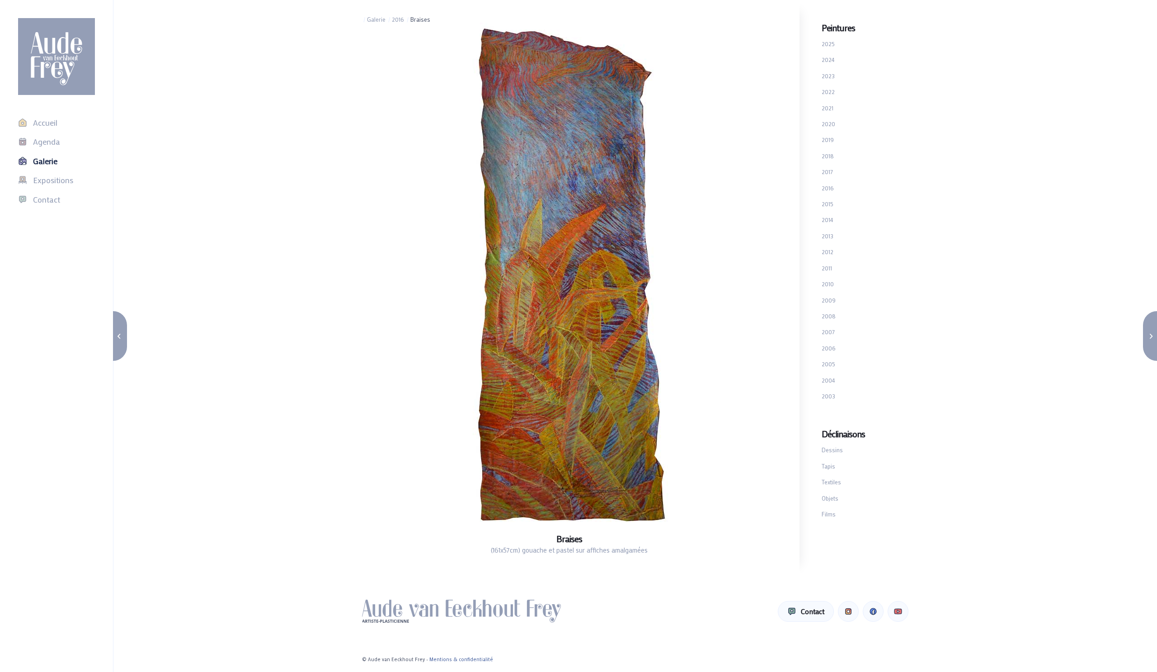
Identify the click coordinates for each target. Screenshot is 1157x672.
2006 (829, 348)
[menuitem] (56, 122)
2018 (828, 156)
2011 (827, 268)
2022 (828, 91)
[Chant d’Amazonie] (1150, 336)
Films (829, 514)
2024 (828, 59)
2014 (827, 219)
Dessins (832, 450)
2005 (828, 364)
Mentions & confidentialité (461, 659)
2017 (827, 171)
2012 (827, 252)
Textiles (831, 482)
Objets (830, 498)
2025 (828, 43)
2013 (827, 236)
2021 (827, 108)
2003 (828, 396)
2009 (829, 300)
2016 (828, 188)
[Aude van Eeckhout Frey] (56, 56)
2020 (828, 124)
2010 (828, 284)
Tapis (828, 466)
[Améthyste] (120, 336)
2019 (828, 139)
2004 (828, 380)
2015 (827, 204)
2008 (829, 316)
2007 (828, 332)
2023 (828, 76)
